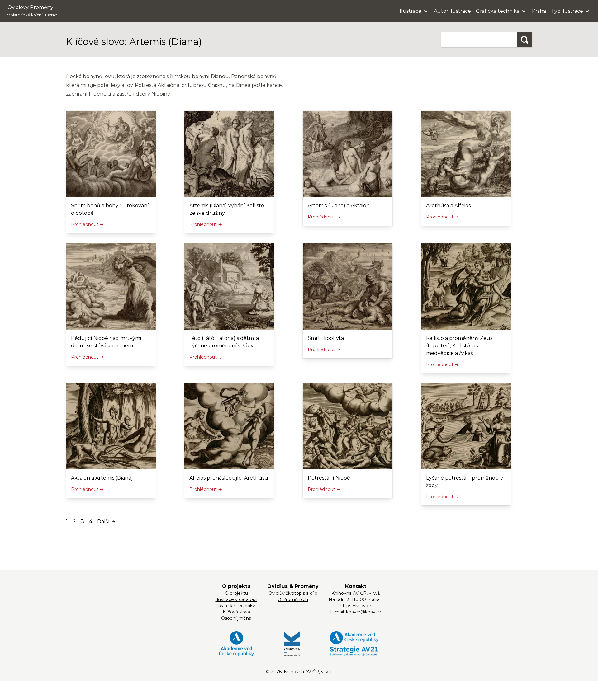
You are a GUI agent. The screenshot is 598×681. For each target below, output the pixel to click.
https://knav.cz (356, 605)
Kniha (539, 11)
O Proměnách (293, 599)
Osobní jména (236, 618)
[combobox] (479, 39)
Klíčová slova (236, 612)
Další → (106, 521)
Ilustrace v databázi (236, 599)
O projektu (236, 593)
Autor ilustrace (452, 11)
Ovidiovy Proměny (32, 10)
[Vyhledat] (524, 39)
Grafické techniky (236, 605)
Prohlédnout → (87, 224)
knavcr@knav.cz (363, 612)
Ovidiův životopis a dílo (292, 593)
